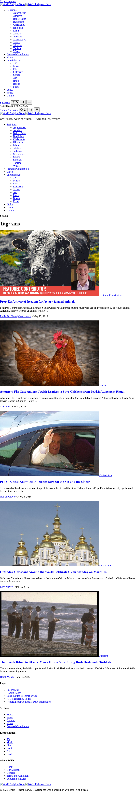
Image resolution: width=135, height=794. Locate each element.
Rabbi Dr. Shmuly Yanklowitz (15, 316)
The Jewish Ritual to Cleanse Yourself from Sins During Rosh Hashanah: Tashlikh (55, 662)
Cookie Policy (14, 692)
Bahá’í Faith (19, 18)
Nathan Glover (7, 496)
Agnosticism (19, 12)
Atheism (17, 15)
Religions (11, 10)
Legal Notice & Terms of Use (22, 695)
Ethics (10, 89)
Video (10, 57)
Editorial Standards (16, 778)
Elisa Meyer (6, 586)
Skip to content (8, 1)
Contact (11, 772)
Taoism (17, 48)
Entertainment (14, 60)
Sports (16, 75)
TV (15, 63)
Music (16, 66)
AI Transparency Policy (19, 698)
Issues (10, 92)
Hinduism (18, 27)
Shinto (16, 42)
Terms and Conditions (18, 775)
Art (15, 77)
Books (16, 83)
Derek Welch (7, 677)
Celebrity (18, 72)
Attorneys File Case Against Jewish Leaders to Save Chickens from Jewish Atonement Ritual (62, 391)
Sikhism (17, 45)
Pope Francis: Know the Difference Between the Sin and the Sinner (45, 481)
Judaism (17, 36)
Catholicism (105, 475)
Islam (16, 30)
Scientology (19, 39)
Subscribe (5, 102)
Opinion (11, 95)
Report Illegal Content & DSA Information (29, 701)
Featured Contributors (18, 54)
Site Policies (13, 689)
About (10, 766)
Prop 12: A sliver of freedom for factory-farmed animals (37, 301)
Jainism (17, 33)
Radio (16, 80)
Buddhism (18, 21)
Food (16, 86)
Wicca (16, 51)
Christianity (19, 24)
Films (16, 69)
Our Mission (13, 769)
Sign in (3, 110)
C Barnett (5, 406)
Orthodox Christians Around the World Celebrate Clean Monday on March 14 (53, 572)
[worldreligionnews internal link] (25, 4)
